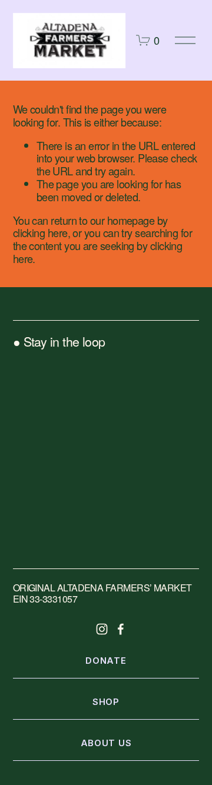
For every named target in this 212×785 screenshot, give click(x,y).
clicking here (40, 232)
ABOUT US (106, 743)
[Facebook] (121, 629)
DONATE (105, 661)
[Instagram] (102, 629)
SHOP (106, 702)
